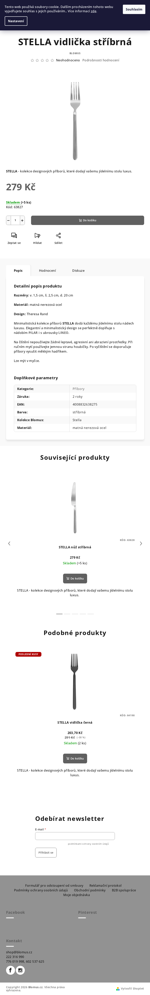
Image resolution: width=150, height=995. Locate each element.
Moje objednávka (76, 895)
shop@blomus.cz (19, 952)
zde (93, 11)
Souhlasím (134, 9)
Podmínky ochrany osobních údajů (41, 890)
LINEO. (63, 333)
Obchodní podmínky (90, 890)
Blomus (75, 53)
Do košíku (89, 220)
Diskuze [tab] (78, 270)
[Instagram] (20, 970)
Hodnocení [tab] (47, 270)
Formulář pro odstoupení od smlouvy (54, 885)
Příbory (79, 389)
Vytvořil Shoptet (132, 988)
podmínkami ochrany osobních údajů (88, 843)
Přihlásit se (45, 852)
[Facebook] (10, 970)
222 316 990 (15, 957)
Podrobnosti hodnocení (100, 60)
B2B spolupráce (124, 890)
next (141, 543)
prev (9, 543)
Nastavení (16, 21)
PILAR (33, 333)
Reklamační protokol (105, 885)
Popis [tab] (18, 270)
